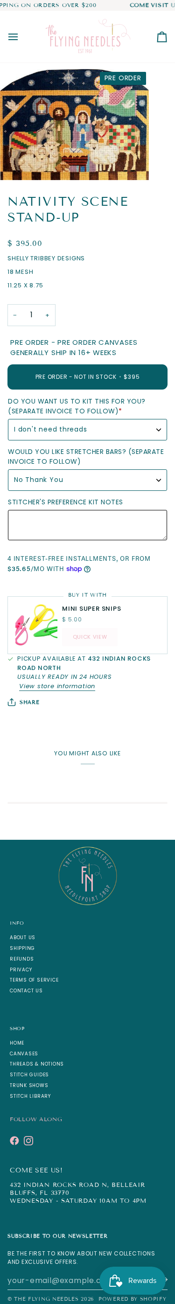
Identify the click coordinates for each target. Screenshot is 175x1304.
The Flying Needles (46, 1299)
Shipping (22, 948)
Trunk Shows (29, 1085)
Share (29, 702)
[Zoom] (17, 162)
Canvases (24, 1053)
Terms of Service (34, 979)
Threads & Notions (37, 1063)
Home (17, 1042)
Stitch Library (30, 1096)
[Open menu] (21, 37)
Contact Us (26, 990)
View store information (57, 686)
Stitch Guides (29, 1074)
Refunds (22, 958)
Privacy (21, 969)
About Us (22, 937)
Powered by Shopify (132, 1299)
